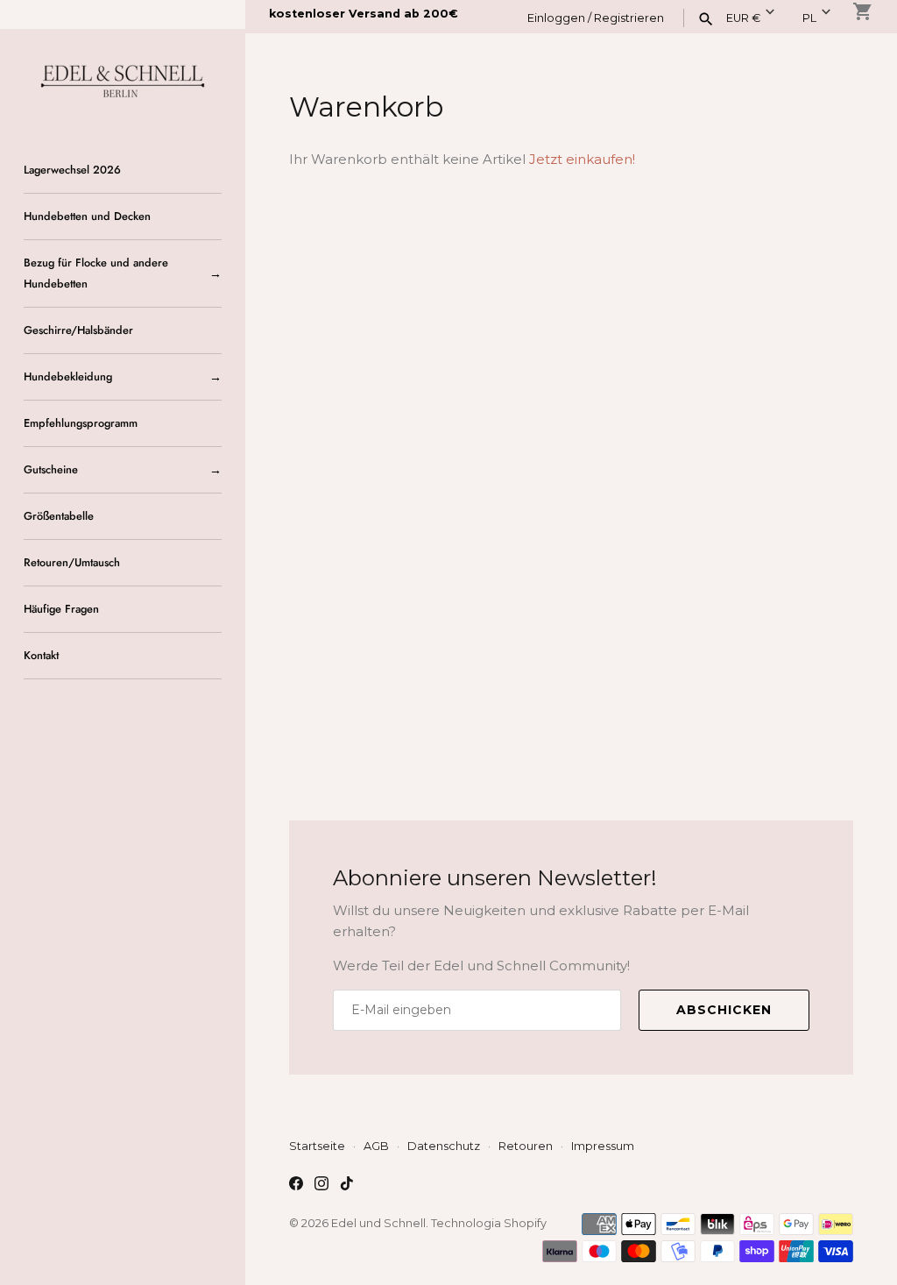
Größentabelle (59, 516)
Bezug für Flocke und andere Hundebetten (96, 273)
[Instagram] (321, 1185)
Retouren (525, 1146)
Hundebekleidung (68, 376)
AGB (376, 1146)
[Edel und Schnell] (122, 79)
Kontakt (41, 655)
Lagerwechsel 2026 (72, 169)
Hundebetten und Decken (87, 216)
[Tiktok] (347, 1185)
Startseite (317, 1146)
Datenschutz (443, 1146)
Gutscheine (51, 469)
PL (809, 18)
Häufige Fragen (61, 608)
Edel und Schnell (378, 1223)
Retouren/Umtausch (72, 562)
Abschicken (724, 1010)
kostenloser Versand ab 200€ (363, 13)
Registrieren (629, 18)
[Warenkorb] (862, 11)
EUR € (743, 18)
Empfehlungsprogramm (81, 423)
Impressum (602, 1146)
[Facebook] (296, 1185)
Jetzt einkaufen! (582, 159)
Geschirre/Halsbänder (78, 330)
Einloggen (556, 18)
